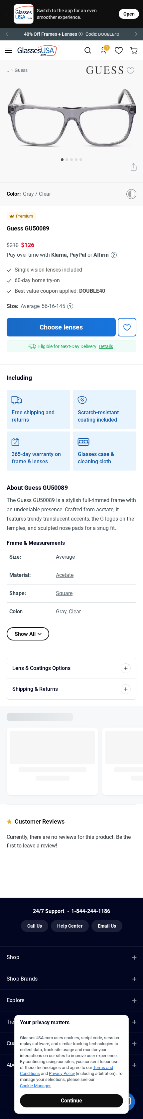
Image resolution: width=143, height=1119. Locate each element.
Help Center (69, 926)
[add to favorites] (127, 327)
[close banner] (4, 14)
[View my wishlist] (119, 50)
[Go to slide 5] (80, 159)
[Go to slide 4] (76, 159)
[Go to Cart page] (134, 50)
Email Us (107, 926)
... (7, 70)
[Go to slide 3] (71, 159)
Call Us (34, 926)
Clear (75, 611)
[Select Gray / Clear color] (131, 194)
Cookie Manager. (35, 1085)
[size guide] (70, 306)
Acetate (64, 575)
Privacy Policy (62, 1073)
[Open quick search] (87, 50)
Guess (21, 70)
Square (64, 593)
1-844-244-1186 (90, 911)
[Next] (136, 34)
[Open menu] (8, 50)
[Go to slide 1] (62, 159)
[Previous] (7, 34)
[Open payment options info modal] (113, 255)
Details (106, 346)
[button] (71, 34)
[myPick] (130, 70)
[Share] (133, 167)
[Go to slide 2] (67, 159)
